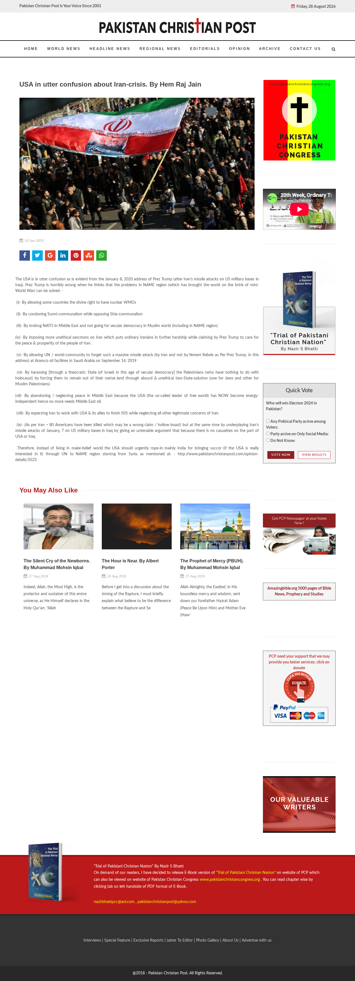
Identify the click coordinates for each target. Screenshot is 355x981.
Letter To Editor (180, 940)
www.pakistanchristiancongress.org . (230, 880)
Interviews (92, 940)
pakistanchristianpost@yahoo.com (167, 902)
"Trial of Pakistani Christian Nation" (246, 873)
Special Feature (117, 940)
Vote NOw (280, 454)
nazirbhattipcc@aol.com (115, 902)
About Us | (232, 940)
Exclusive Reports (148, 940)
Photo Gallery (207, 940)
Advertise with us (257, 940)
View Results (314, 454)
